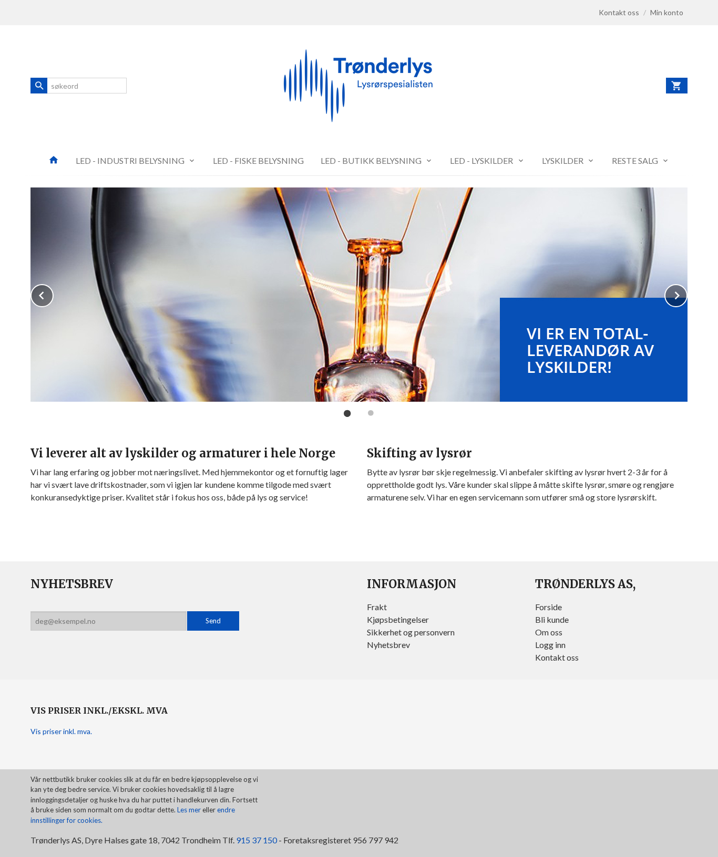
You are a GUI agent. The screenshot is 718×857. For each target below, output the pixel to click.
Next (687, 294)
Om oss (548, 632)
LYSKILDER (562, 160)
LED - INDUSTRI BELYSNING (130, 160)
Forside (548, 607)
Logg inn (550, 645)
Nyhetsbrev (388, 645)
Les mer (189, 810)
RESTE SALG (635, 160)
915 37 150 (256, 840)
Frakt (377, 607)
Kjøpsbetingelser (398, 619)
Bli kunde (552, 619)
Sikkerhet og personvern (411, 632)
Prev (53, 294)
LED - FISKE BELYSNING (258, 160)
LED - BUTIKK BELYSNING (371, 160)
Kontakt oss (557, 657)
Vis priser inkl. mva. (61, 731)
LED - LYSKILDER (481, 160)
